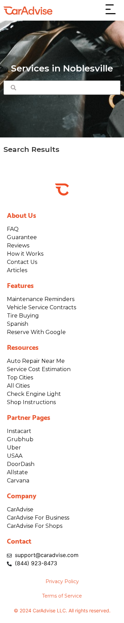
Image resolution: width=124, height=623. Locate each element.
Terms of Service (62, 596)
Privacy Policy (62, 581)
